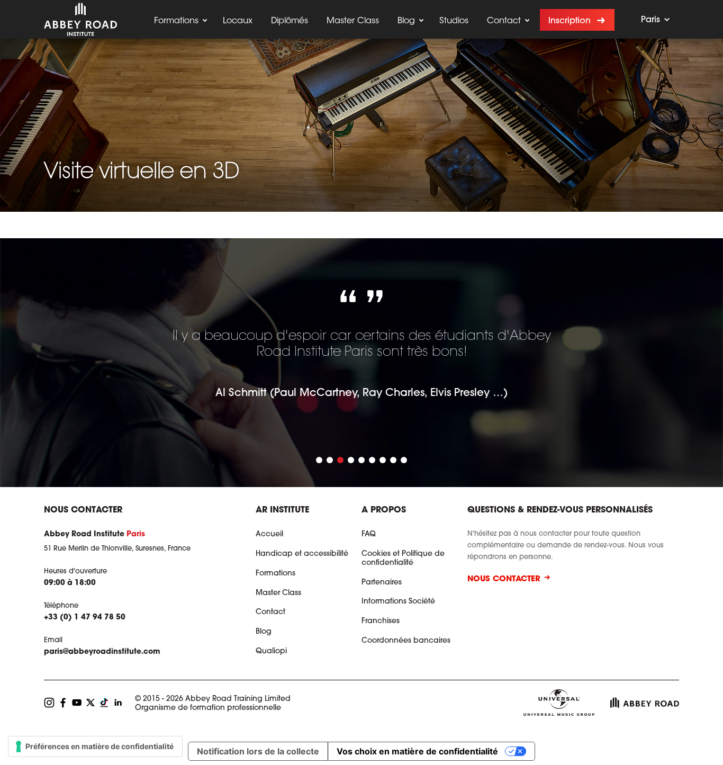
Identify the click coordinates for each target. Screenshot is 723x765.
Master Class (353, 21)
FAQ (369, 534)
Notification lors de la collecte (258, 751)
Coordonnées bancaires (406, 641)
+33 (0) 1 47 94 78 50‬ (84, 618)
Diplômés (289, 21)
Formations (176, 21)
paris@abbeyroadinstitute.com (102, 652)
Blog (406, 21)
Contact (504, 21)
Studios (453, 21)
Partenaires (382, 583)
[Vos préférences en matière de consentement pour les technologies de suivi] (95, 746)
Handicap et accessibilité (302, 554)
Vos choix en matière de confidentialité (417, 751)
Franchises (381, 621)
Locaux (237, 21)
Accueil (269, 534)
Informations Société (398, 602)
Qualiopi (271, 651)
